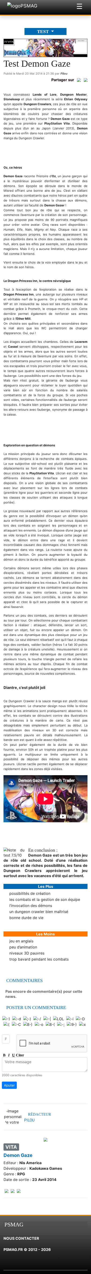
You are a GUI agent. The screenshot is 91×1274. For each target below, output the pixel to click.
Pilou (63, 73)
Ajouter (9, 1085)
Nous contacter (21, 1238)
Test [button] (43, 31)
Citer (18, 1055)
